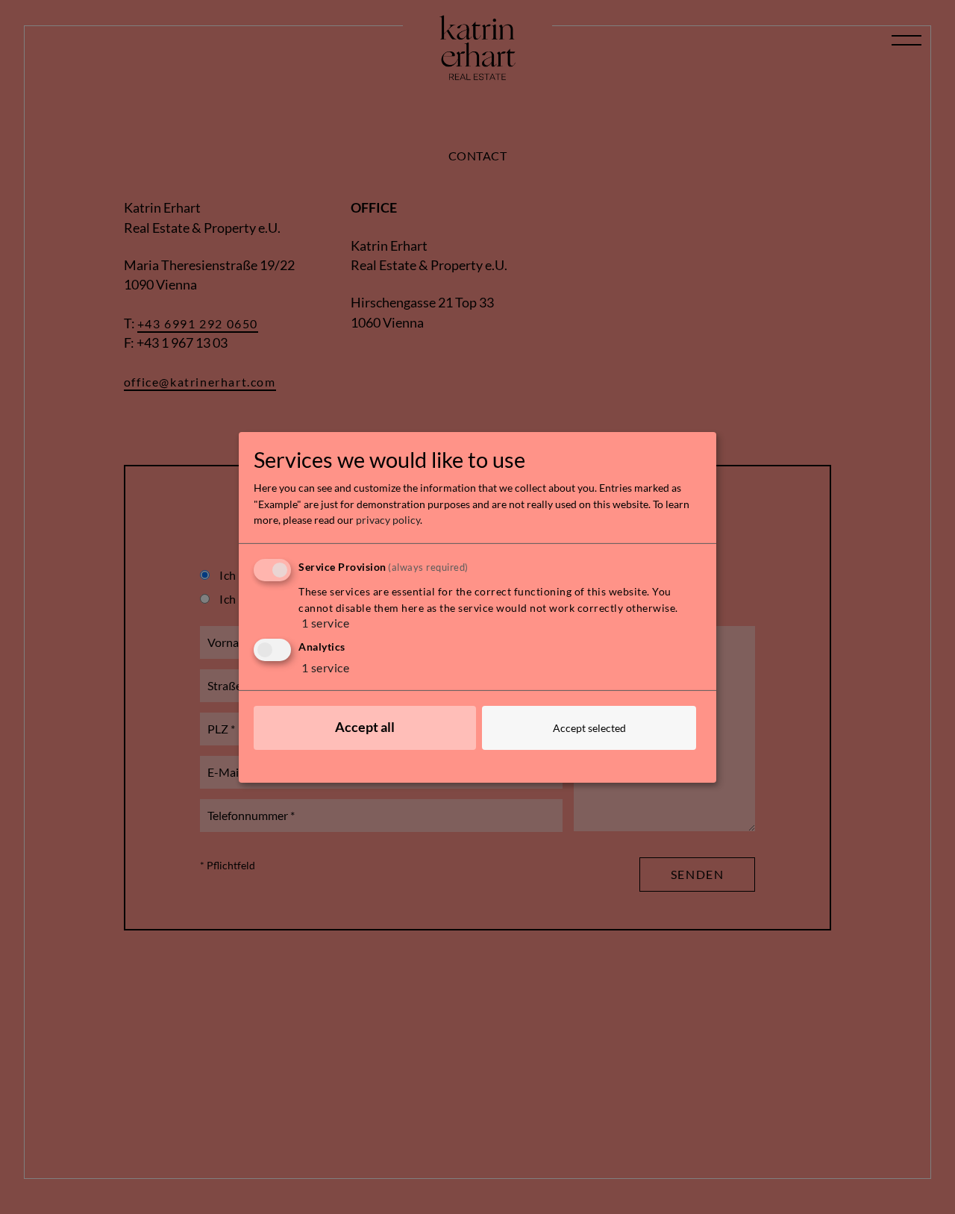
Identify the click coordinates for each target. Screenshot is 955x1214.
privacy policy (388, 519)
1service (325, 623)
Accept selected (589, 728)
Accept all (365, 727)
